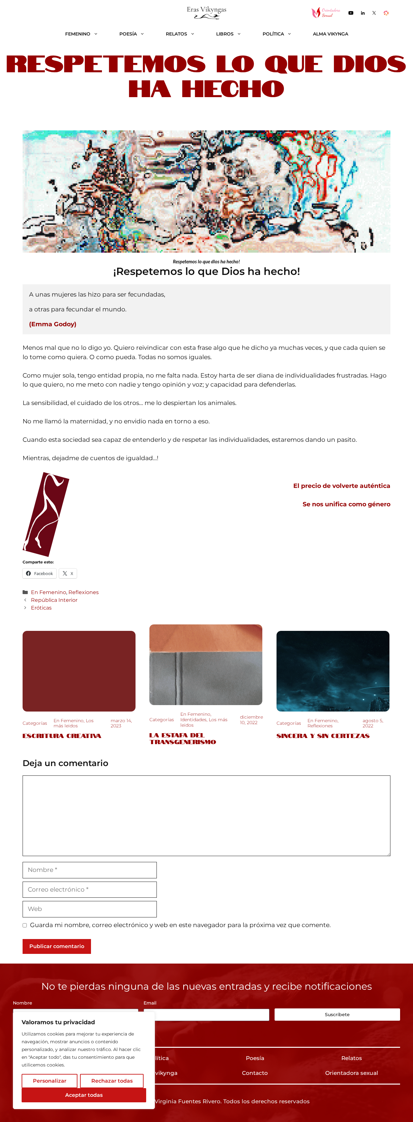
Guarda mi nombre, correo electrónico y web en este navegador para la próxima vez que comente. (180, 925)
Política (273, 34)
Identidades (193, 720)
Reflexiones (83, 592)
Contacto (255, 1073)
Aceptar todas (84, 1095)
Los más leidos (74, 723)
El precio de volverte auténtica (341, 486)
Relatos (176, 34)
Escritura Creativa (62, 735)
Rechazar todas (112, 1081)
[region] (84, 1060)
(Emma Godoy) (52, 324)
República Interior (54, 600)
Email (150, 1003)
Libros (225, 34)
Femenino (77, 34)
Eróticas (41, 607)
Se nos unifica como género (346, 504)
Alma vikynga (330, 34)
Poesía (128, 34)
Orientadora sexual (351, 1073)
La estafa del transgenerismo (182, 738)
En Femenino (48, 592)
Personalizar (49, 1081)
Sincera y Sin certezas (323, 735)
